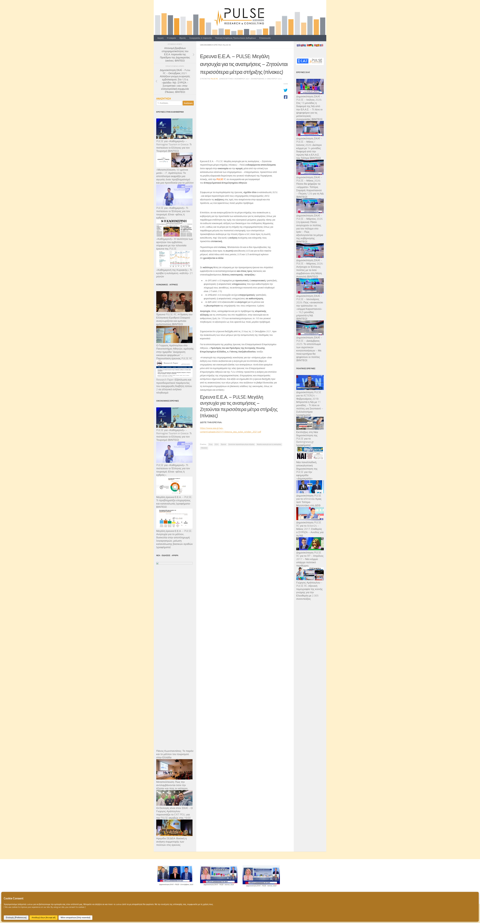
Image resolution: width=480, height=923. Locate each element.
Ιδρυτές (182, 38)
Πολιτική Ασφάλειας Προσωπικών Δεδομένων (235, 38)
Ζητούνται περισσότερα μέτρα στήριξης (241, 444)
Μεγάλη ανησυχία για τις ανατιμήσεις (269, 444)
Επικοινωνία (264, 38)
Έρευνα (223, 444)
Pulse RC (214, 79)
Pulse (210, 444)
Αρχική (160, 38)
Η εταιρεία (171, 38)
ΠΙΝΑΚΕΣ (204, 448)
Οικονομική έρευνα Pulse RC (215, 45)
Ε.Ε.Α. (216, 444)
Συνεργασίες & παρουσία (200, 38)
